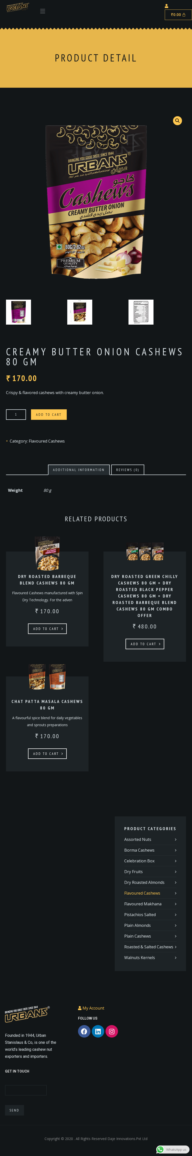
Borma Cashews (139, 850)
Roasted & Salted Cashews (148, 947)
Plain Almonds (137, 925)
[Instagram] (112, 1031)
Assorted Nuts (137, 839)
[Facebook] (84, 1031)
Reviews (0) (127, 470)
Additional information (79, 470)
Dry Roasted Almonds (144, 882)
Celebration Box (139, 861)
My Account (93, 1008)
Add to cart (49, 414)
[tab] (79, 470)
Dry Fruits (133, 871)
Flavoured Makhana (143, 904)
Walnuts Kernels (139, 957)
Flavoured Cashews (47, 441)
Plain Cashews (137, 936)
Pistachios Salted (140, 914)
